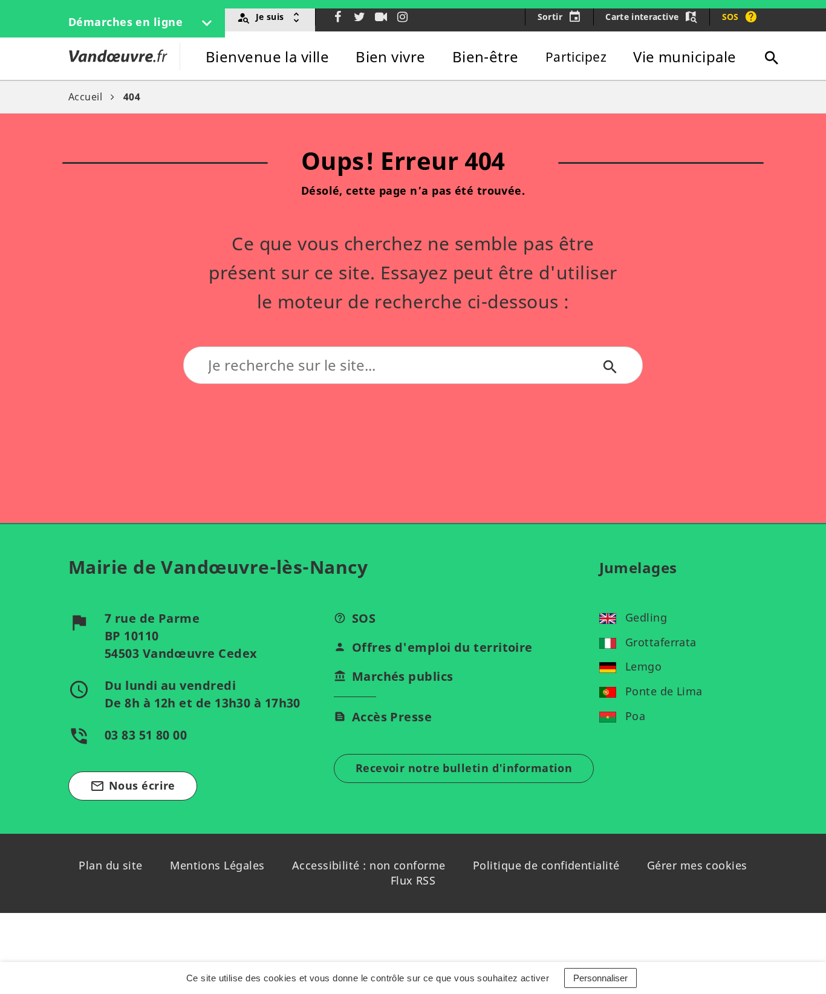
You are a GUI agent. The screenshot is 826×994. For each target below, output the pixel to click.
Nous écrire (132, 785)
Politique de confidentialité (546, 865)
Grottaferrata (661, 642)
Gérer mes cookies (697, 865)
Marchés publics (403, 676)
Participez (576, 56)
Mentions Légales (217, 865)
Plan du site (110, 865)
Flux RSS (413, 880)
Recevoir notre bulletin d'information (464, 768)
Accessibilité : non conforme (369, 865)
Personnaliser (600, 978)
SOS (364, 618)
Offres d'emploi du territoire (442, 647)
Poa (635, 716)
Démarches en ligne (127, 22)
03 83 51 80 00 (146, 735)
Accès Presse (392, 717)
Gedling (646, 617)
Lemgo (643, 666)
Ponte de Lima (664, 691)
